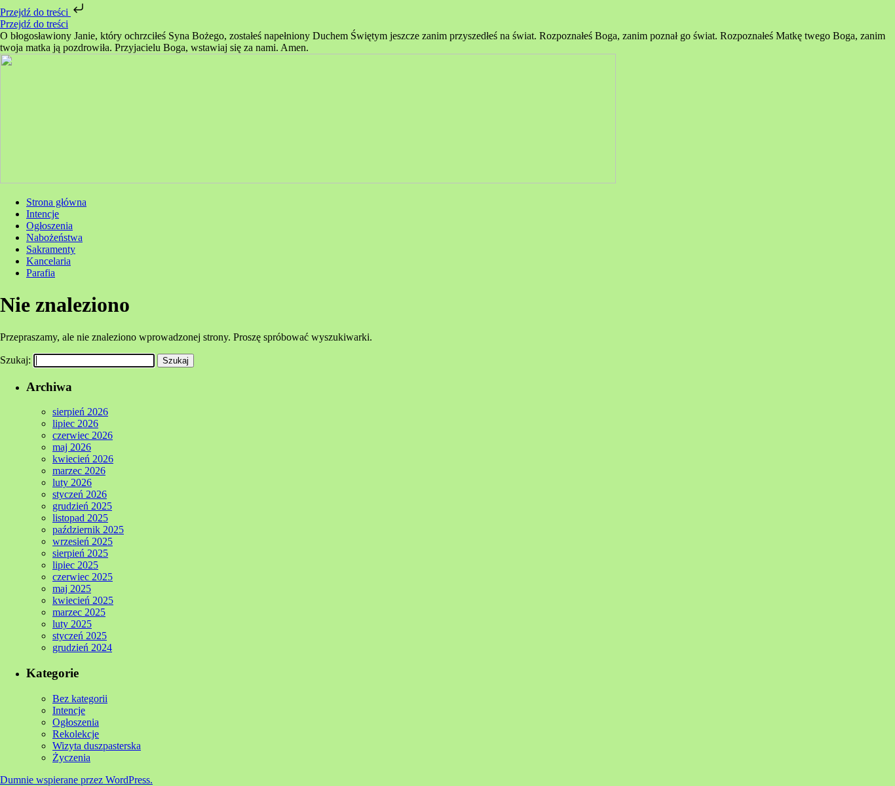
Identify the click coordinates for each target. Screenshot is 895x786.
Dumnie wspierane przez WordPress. (76, 779)
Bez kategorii (79, 698)
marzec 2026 (78, 470)
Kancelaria (48, 261)
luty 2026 (72, 482)
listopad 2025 (80, 517)
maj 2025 (71, 588)
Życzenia (71, 757)
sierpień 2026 (80, 411)
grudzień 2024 (82, 647)
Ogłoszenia (49, 225)
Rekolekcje (75, 733)
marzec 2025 (78, 612)
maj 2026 (71, 447)
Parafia (40, 272)
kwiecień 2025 (82, 600)
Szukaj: (15, 359)
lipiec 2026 (75, 423)
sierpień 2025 (80, 553)
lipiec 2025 (75, 565)
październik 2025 (88, 529)
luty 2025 (72, 623)
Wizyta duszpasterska (96, 745)
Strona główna (56, 202)
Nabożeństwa (54, 237)
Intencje (42, 213)
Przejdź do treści (35, 12)
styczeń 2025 (79, 635)
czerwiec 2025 (82, 576)
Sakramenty (50, 249)
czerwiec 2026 (82, 435)
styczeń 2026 (79, 494)
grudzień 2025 (82, 506)
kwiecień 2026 (82, 458)
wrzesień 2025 (82, 541)
